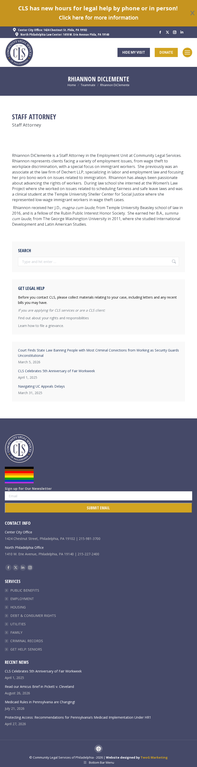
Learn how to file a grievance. (41, 325)
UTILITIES (18, 624)
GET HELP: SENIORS (26, 649)
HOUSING (18, 607)
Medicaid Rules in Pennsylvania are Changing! (40, 702)
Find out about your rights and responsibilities (53, 318)
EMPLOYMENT (22, 598)
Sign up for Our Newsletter (28, 488)
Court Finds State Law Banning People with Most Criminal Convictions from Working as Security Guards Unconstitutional (98, 353)
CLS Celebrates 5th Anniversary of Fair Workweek (56, 371)
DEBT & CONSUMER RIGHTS (33, 615)
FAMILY (16, 632)
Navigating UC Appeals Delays (41, 386)
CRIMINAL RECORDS (26, 641)
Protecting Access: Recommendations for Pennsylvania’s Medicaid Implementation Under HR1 (78, 717)
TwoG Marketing (154, 757)
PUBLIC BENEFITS (24, 590)
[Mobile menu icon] (187, 52)
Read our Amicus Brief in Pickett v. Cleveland (39, 686)
